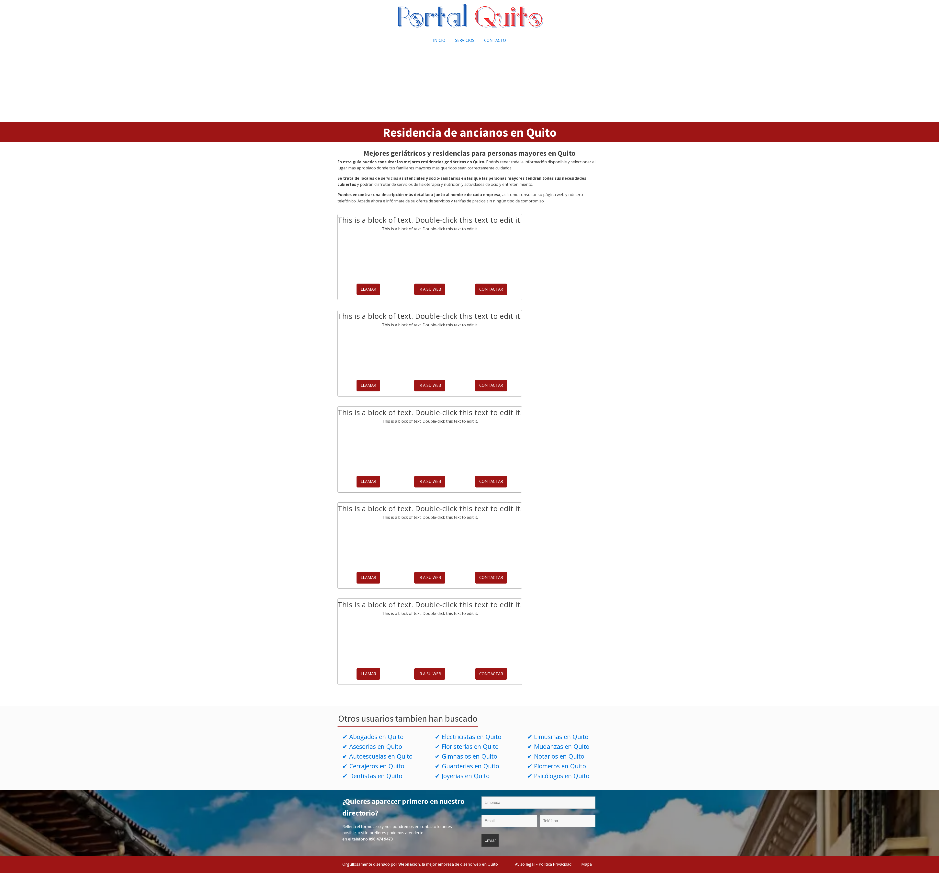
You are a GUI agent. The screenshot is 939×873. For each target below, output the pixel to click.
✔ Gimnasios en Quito (466, 756)
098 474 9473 (381, 839)
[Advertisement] (469, 85)
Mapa (586, 864)
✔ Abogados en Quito (372, 736)
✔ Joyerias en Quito (462, 776)
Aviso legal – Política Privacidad (543, 864)
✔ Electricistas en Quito (468, 736)
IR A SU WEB (429, 289)
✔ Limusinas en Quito (557, 736)
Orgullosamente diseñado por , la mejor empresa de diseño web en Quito (420, 864)
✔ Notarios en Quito (555, 756)
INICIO (439, 40)
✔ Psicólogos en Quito (558, 776)
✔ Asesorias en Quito (372, 746)
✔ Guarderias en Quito (467, 766)
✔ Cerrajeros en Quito (373, 766)
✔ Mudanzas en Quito (558, 746)
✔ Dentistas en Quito (372, 776)
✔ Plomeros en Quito (556, 766)
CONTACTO (495, 40)
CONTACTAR (491, 289)
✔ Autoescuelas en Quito (377, 756)
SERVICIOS (464, 40)
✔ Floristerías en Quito (467, 746)
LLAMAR (368, 289)
